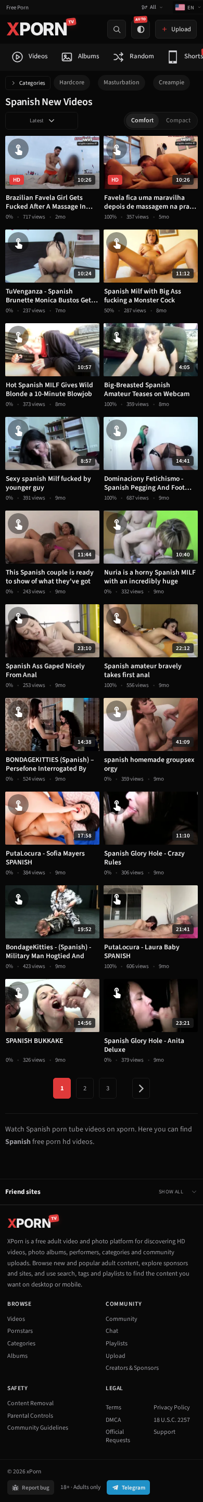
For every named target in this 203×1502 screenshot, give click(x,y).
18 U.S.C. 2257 (172, 1420)
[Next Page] (141, 1088)
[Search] (116, 29)
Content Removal (30, 1403)
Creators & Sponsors (132, 1368)
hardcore (71, 82)
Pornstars (20, 1331)
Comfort (142, 120)
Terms (113, 1407)
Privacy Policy (172, 1407)
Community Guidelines (37, 1427)
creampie (171, 82)
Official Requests (118, 1436)
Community (121, 1319)
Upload (115, 1356)
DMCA (113, 1420)
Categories (32, 83)
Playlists (117, 1343)
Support (164, 1432)
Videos (16, 1319)
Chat (112, 1331)
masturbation (121, 82)
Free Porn (17, 7)
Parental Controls (30, 1415)
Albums (17, 1356)
